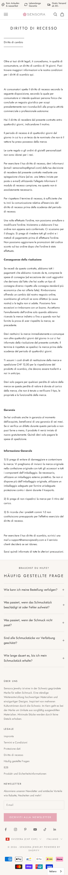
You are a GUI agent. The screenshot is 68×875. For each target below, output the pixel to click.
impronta (9, 736)
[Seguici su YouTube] (35, 829)
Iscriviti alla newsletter (30, 817)
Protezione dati (12, 749)
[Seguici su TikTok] (45, 829)
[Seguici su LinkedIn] (55, 829)
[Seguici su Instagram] (15, 829)
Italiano (53, 839)
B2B (6, 767)
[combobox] (55, 871)
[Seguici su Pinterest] (25, 829)
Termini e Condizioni (15, 742)
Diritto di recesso (13, 755)
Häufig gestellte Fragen (16, 761)
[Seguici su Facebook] (6, 829)
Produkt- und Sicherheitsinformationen (25, 774)
